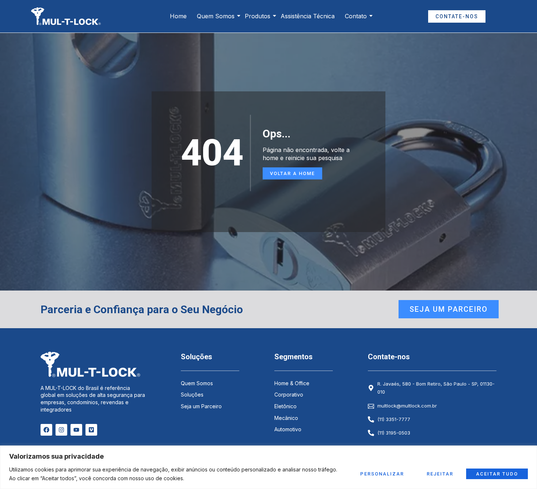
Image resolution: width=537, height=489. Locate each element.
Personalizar (382, 474)
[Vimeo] (91, 430)
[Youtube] (76, 430)
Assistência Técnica (308, 16)
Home (178, 16)
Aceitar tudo (497, 474)
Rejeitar (440, 474)
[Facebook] (46, 430)
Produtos (257, 16)
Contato (356, 16)
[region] (268, 467)
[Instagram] (61, 430)
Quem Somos (216, 16)
